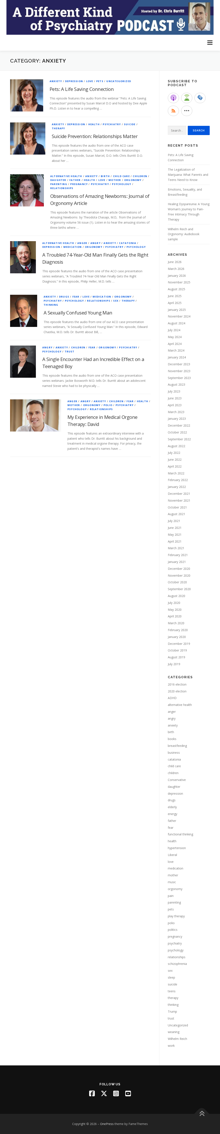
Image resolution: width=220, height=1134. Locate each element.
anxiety (56, 81)
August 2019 (176, 657)
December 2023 (179, 364)
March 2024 (176, 350)
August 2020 (176, 596)
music (172, 882)
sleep (171, 977)
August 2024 (176, 323)
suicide (129, 124)
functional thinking (180, 834)
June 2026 (175, 262)
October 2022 (177, 432)
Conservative (177, 780)
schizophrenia (177, 964)
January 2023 (177, 419)
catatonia (127, 243)
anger (82, 243)
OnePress (107, 1124)
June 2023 (175, 398)
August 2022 (176, 446)
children (140, 176)
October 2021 (177, 507)
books (172, 739)
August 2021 (176, 514)
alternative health (66, 176)
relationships (61, 188)
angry (95, 243)
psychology (121, 184)
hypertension (177, 848)
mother (114, 180)
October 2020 (177, 582)
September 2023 (179, 378)
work (171, 1046)
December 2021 (179, 494)
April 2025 (175, 303)
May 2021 (175, 534)
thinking (51, 304)
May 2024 (175, 337)
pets (99, 81)
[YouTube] (128, 1093)
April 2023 (175, 405)
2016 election (177, 684)
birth (105, 176)
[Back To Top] (201, 1114)
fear (75, 296)
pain (171, 896)
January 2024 (177, 357)
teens (172, 991)
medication (72, 246)
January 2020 (177, 637)
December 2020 (179, 569)
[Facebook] (92, 1093)
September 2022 (179, 439)
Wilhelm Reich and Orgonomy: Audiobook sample (183, 234)
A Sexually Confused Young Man (78, 312)
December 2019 (179, 644)
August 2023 (176, 384)
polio (108, 405)
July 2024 (174, 330)
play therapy (176, 916)
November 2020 (179, 575)
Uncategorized (118, 81)
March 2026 (176, 269)
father (75, 180)
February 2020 (178, 630)
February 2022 (178, 480)
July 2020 (174, 603)
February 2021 (178, 555)
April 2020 (175, 616)
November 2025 (179, 282)
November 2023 (179, 371)
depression (74, 81)
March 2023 (176, 412)
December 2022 (179, 425)
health (94, 124)
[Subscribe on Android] (186, 98)
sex (115, 300)
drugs (64, 296)
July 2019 (174, 664)
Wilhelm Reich (177, 1039)
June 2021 (175, 528)
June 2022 (175, 459)
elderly (172, 807)
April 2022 (175, 466)
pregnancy (79, 184)
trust (70, 351)
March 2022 (176, 473)
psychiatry (112, 124)
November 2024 (179, 316)
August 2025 (176, 289)
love (89, 81)
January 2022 (177, 487)
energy (172, 814)
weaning (173, 1032)
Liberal (172, 855)
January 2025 (177, 310)
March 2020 (176, 623)
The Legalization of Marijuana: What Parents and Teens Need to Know (188, 174)
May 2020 (175, 610)
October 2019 (177, 650)
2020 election (177, 691)
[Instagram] (116, 1093)
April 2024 (175, 344)
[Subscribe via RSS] (173, 111)
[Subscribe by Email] (200, 98)
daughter (58, 180)
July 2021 (174, 521)
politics (172, 930)
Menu (210, 43)
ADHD (172, 698)
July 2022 (174, 453)
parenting (58, 184)
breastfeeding (177, 746)
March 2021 (176, 548)
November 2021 (179, 500)
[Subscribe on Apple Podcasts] (173, 98)
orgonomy (133, 180)
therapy (58, 128)
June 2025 (175, 296)
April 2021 (175, 541)
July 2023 (174, 391)
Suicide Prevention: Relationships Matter (95, 136)
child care (121, 176)
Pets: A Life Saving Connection (82, 89)
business (174, 752)
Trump (172, 1011)
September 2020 (179, 589)
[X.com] (104, 1093)
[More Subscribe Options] (186, 111)
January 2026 (177, 276)
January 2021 (177, 562)
